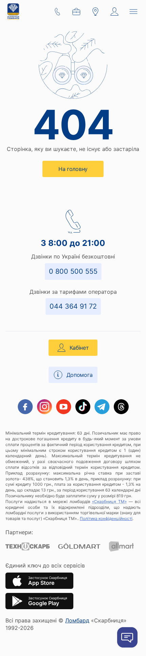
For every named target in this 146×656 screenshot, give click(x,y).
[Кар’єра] (76, 11)
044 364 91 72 (73, 306)
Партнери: (19, 532)
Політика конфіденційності (106, 518)
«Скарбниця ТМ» (109, 501)
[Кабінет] (114, 11)
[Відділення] (95, 11)
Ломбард (77, 620)
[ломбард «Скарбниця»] (13, 11)
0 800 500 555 (73, 271)
